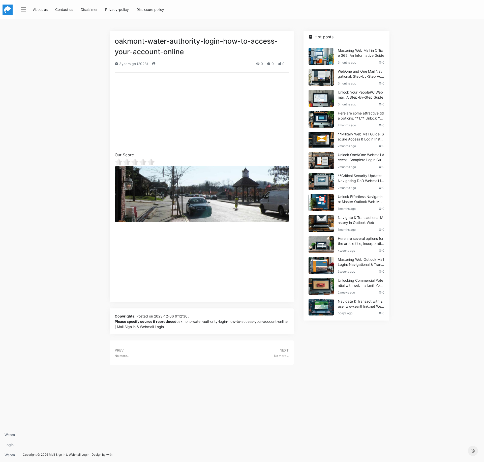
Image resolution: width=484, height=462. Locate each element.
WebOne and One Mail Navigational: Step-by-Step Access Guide (360, 74)
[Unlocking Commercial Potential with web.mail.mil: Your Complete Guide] (321, 286)
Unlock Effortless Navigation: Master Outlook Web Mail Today (360, 199)
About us (40, 9)
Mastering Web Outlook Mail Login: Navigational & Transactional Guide (361, 262)
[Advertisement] (202, 114)
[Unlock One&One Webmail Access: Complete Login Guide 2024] (321, 160)
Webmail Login (10, 436)
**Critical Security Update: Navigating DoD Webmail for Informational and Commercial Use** (361, 178)
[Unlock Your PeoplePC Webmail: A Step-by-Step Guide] (321, 98)
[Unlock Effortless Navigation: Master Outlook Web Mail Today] (321, 202)
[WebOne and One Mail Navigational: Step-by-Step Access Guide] (321, 77)
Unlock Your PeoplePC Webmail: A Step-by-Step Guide (360, 94)
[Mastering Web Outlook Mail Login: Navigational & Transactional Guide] (321, 265)
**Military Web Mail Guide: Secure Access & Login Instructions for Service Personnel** (361, 137)
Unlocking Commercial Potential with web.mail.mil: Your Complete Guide (360, 283)
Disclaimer (89, 9)
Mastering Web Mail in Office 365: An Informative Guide (361, 52)
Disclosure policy (150, 9)
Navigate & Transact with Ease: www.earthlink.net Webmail (360, 304)
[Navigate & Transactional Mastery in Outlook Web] (321, 223)
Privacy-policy (117, 9)
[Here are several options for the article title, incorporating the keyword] (321, 244)
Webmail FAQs (10, 456)
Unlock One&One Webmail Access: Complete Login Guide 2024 (361, 157)
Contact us (64, 9)
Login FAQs (9, 446)
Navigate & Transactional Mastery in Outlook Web (360, 220)
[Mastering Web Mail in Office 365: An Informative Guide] (321, 56)
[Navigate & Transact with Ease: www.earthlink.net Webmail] (321, 307)
